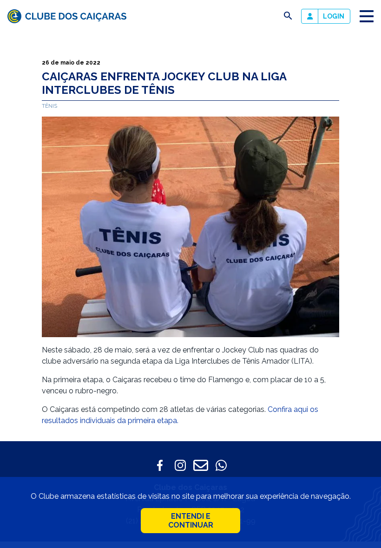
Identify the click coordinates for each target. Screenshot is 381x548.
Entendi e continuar (190, 520)
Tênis (49, 106)
